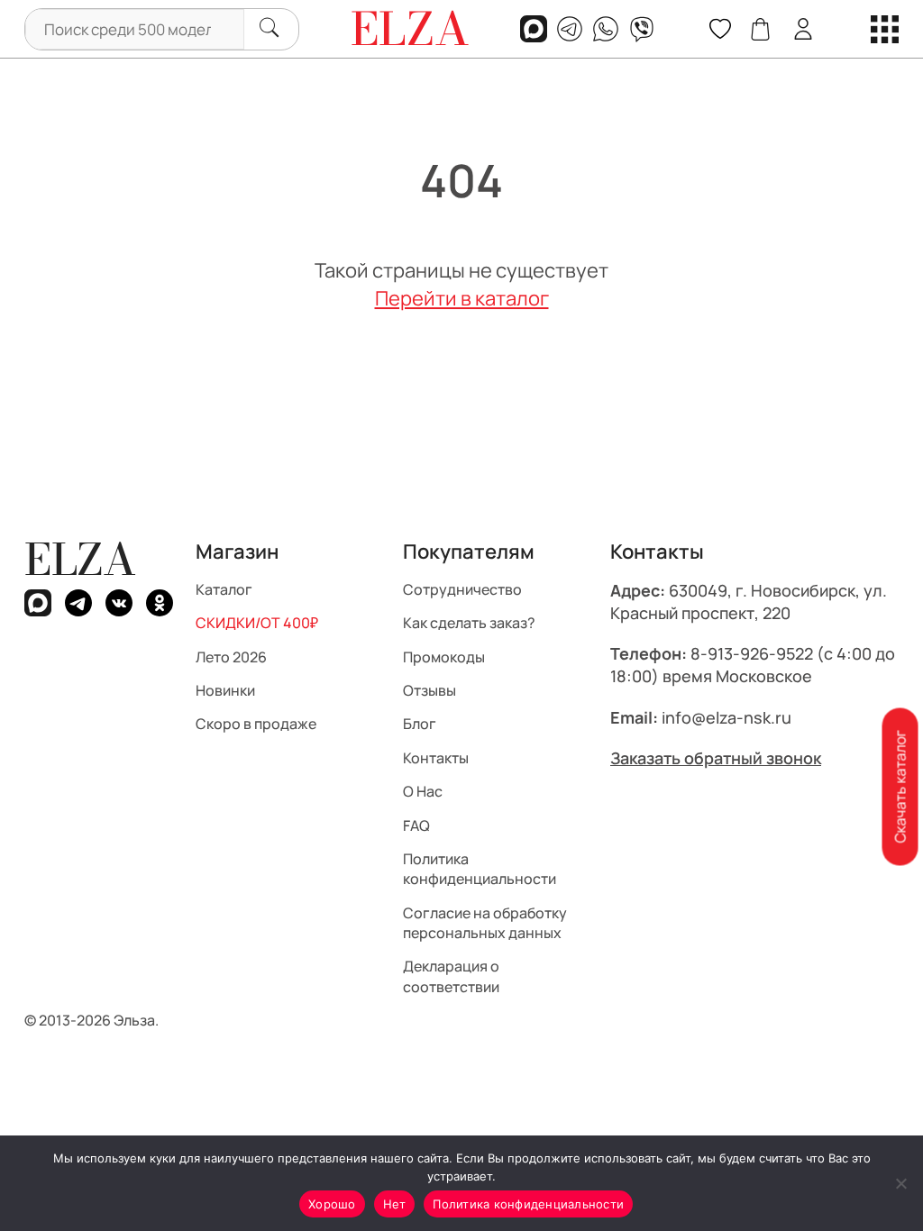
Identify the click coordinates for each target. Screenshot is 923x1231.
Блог (419, 724)
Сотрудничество (462, 588)
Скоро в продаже (256, 724)
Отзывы (429, 690)
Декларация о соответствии (451, 976)
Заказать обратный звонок (715, 757)
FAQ (416, 824)
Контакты (436, 757)
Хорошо (332, 1204)
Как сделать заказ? (469, 623)
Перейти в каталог (462, 298)
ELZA (80, 559)
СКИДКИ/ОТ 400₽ (257, 623)
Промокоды (444, 656)
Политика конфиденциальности (479, 869)
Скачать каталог (899, 787)
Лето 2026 (231, 656)
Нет (395, 1204)
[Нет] (900, 1183)
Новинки (225, 690)
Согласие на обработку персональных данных (485, 922)
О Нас (423, 791)
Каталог (224, 588)
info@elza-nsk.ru (726, 716)
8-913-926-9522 (751, 653)
